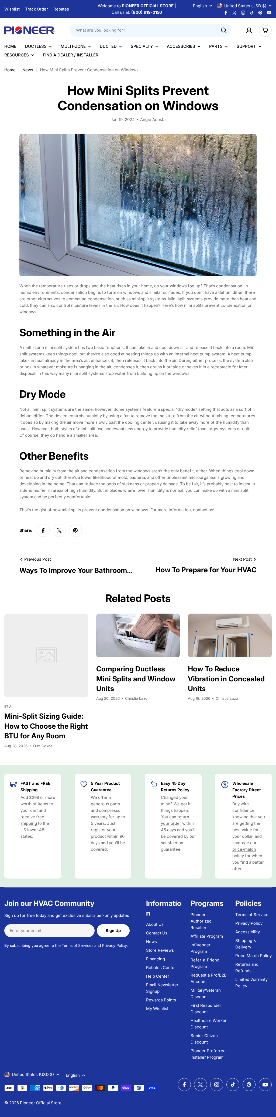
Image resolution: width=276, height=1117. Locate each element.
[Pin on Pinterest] (75, 530)
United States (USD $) (245, 5)
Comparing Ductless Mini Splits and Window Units (135, 678)
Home (10, 69)
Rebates (61, 9)
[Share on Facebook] (43, 530)
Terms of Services (77, 945)
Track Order (36, 9)
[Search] (223, 30)
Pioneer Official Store (40, 1102)
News (27, 69)
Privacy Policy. (115, 945)
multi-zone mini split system (50, 347)
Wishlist (12, 9)
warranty (99, 816)
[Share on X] (59, 530)
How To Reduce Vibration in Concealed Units (226, 678)
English (200, 6)
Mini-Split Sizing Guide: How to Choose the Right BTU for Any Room (46, 726)
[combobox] (150, 30)
